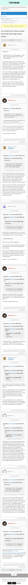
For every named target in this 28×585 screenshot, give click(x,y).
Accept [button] (9, 583)
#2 (10, 104)
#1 (10, 49)
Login (8, 26)
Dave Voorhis (10, 100)
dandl (9, 44)
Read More (18, 583)
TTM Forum (14, 2)
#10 (10, 527)
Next (24, 40)
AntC (9, 206)
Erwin (9, 415)
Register (11, 26)
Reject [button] (14, 583)
